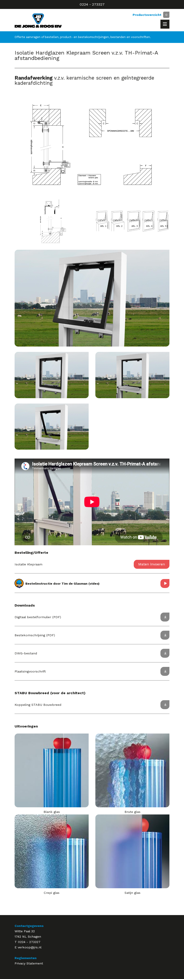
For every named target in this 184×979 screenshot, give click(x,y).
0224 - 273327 (92, 4)
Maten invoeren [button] (151, 564)
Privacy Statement (29, 963)
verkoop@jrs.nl (30, 947)
